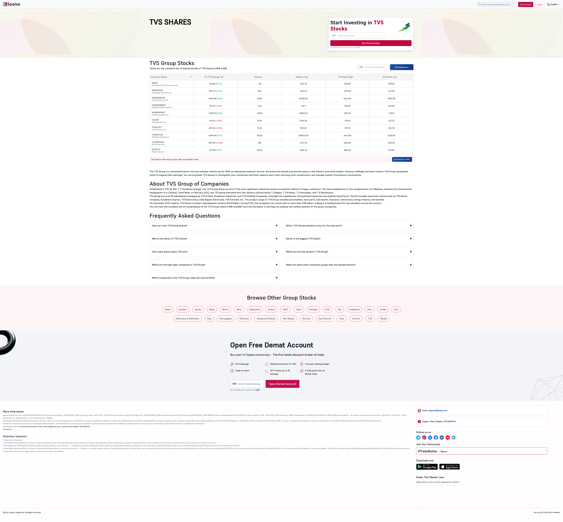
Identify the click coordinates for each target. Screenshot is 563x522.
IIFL (339, 309)
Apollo (198, 309)
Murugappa (225, 318)
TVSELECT (157, 127)
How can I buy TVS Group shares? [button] (169, 225)
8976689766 (450, 421)
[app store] (449, 467)
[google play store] (427, 467)
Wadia (383, 318)
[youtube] (447, 437)
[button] (552, 4)
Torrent (356, 318)
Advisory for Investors (13, 440)
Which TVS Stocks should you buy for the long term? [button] (314, 225)
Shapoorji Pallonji (266, 318)
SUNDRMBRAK (159, 105)
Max (209, 318)
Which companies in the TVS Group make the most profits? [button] (183, 277)
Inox (369, 309)
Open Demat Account (282, 384)
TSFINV (155, 120)
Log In (539, 4)
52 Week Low (390, 76)
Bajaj (211, 309)
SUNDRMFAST (158, 112)
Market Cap (302, 76)
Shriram (306, 318)
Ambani (183, 309)
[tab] (214, 225)
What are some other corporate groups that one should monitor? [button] (321, 264)
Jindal (383, 309)
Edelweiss (254, 309)
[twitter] (430, 437)
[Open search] (479, 4)
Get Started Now (371, 43)
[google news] (453, 437)
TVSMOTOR (157, 134)
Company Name (159, 76)
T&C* (358, 47)
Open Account (525, 4)
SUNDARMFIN (158, 97)
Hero (298, 309)
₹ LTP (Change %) (214, 76)
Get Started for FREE (402, 159)
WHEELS (156, 149)
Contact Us (7, 429)
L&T (396, 309)
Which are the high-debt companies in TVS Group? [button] (178, 264)
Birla (239, 309)
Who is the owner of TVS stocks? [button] (169, 238)
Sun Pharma (324, 318)
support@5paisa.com (437, 410)
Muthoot (244, 318)
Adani (168, 309)
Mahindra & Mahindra (187, 318)
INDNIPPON (157, 90)
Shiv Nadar (288, 318)
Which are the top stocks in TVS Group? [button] (307, 251)
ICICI (327, 309)
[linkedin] (442, 437)
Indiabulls (354, 309)
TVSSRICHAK (158, 142)
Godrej (271, 309)
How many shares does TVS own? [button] (170, 251)
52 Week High (346, 76)
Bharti (225, 309)
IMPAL (155, 83)
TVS (370, 318)
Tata (341, 318)
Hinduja (313, 309)
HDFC (285, 309)
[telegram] (418, 437)
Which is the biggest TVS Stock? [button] (303, 238)
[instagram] (424, 437)
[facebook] (436, 437)
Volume (258, 76)
